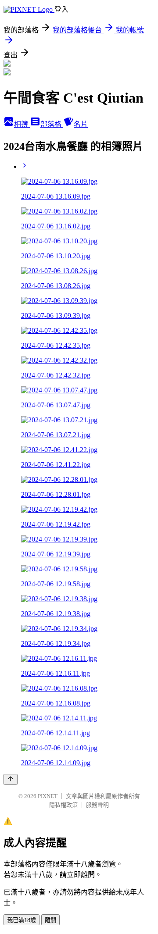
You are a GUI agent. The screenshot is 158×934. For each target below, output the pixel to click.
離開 (50, 920)
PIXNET (47, 796)
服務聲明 (97, 805)
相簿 (22, 124)
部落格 (51, 124)
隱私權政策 (63, 805)
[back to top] (11, 779)
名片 (81, 124)
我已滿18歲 (21, 920)
